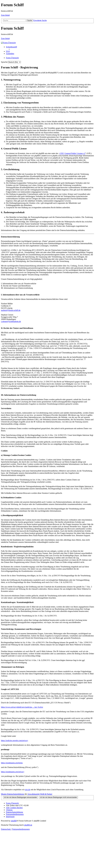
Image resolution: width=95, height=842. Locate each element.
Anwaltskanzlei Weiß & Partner (39, 794)
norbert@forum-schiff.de (10, 310)
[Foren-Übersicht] (8, 43)
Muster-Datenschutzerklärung (12, 794)
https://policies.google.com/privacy (14, 740)
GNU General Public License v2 (72, 153)
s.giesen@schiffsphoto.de (11, 321)
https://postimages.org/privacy (12, 772)
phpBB (14, 821)
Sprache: (4, 62)
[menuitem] (8, 51)
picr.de (27, 790)
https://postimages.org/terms (12, 763)
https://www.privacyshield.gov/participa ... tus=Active (22, 707)
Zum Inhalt (5, 15)
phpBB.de (28, 825)
